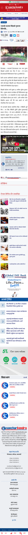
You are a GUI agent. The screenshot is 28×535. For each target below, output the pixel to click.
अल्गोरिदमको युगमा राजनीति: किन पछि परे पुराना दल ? (17, 404)
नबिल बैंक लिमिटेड (24, 14)
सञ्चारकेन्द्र (5, 32)
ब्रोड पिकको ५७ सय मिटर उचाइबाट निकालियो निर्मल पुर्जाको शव (16, 305)
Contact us (10, 530)
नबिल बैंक (16, 14)
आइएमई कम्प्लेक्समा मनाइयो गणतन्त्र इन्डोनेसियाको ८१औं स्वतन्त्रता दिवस (14, 321)
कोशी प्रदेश (9, 14)
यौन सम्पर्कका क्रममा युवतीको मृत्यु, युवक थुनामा (17, 256)
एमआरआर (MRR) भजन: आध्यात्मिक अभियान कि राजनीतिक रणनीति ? (17, 384)
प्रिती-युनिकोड (12, 4)
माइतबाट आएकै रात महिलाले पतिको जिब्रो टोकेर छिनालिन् (17, 228)
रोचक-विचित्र (3, 22)
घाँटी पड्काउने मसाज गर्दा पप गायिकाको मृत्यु (18, 237)
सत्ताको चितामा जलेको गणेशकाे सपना (17, 393)
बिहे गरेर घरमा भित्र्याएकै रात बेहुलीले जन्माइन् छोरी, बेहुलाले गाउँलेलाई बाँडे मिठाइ (17, 201)
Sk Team (16, 530)
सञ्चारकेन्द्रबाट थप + (21, 168)
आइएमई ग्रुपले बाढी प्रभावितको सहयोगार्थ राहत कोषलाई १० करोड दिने (16, 341)
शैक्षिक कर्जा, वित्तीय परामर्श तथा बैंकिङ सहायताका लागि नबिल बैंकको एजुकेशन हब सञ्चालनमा (15, 331)
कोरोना (3, 14)
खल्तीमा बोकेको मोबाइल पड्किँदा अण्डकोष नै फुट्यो (16, 219)
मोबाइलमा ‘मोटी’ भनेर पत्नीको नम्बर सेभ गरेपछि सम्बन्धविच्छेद (18, 209)
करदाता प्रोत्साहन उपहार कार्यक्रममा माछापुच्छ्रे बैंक (16, 312)
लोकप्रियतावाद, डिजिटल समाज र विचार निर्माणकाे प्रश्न (16, 414)
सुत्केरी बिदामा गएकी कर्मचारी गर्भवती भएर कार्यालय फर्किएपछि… (17, 246)
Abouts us (4, 530)
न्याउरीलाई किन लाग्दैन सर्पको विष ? (17, 264)
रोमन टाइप (17, 4)
